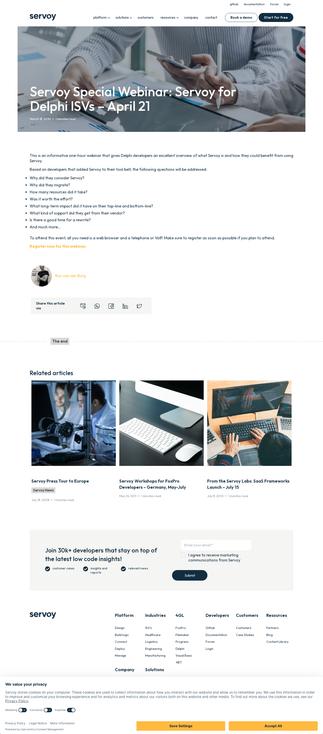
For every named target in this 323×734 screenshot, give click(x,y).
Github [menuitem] (210, 628)
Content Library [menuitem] (277, 641)
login (287, 4)
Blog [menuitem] (269, 635)
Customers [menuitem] (243, 628)
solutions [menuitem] (122, 17)
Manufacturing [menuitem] (155, 655)
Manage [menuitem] (120, 655)
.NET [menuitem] (179, 662)
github (234, 4)
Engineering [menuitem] (153, 648)
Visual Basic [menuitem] (184, 655)
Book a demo (241, 17)
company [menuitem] (191, 17)
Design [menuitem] (120, 628)
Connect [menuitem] (121, 641)
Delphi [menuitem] (180, 648)
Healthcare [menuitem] (153, 635)
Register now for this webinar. (58, 246)
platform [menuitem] (100, 17)
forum (274, 4)
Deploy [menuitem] (120, 648)
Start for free (276, 17)
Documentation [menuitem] (216, 635)
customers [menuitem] (146, 17)
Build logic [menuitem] (122, 635)
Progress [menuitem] (182, 641)
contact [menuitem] (211, 17)
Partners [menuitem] (272, 628)
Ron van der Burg (70, 275)
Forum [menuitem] (210, 641)
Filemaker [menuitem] (182, 635)
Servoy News (43, 490)
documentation (254, 4)
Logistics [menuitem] (151, 641)
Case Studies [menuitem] (245, 635)
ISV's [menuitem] (148, 628)
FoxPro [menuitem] (181, 628)
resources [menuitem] (168, 17)
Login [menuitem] (209, 648)
